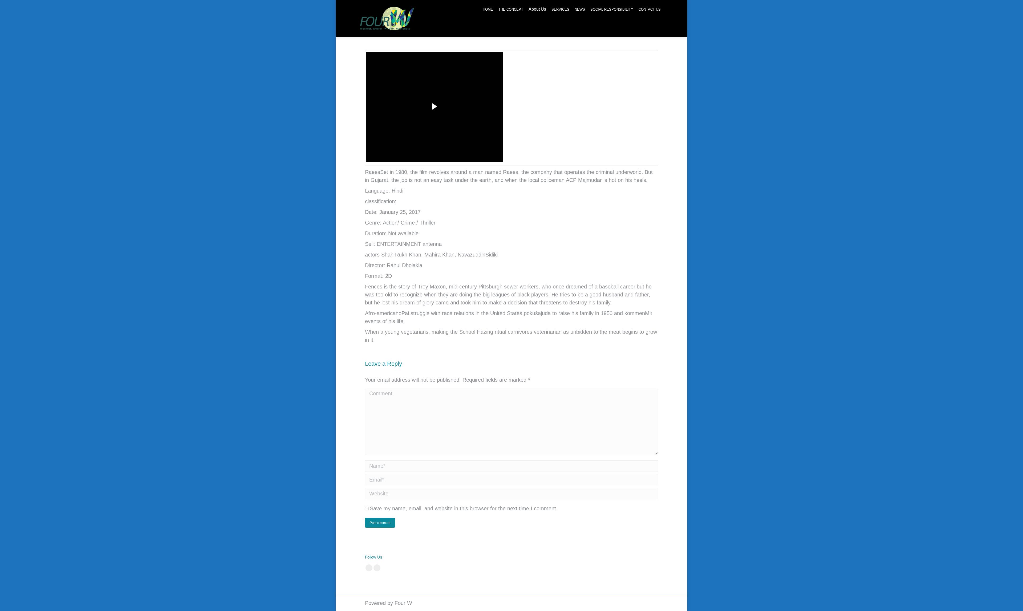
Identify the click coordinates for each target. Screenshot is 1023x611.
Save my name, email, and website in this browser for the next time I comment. (464, 508)
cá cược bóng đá (485, 557)
